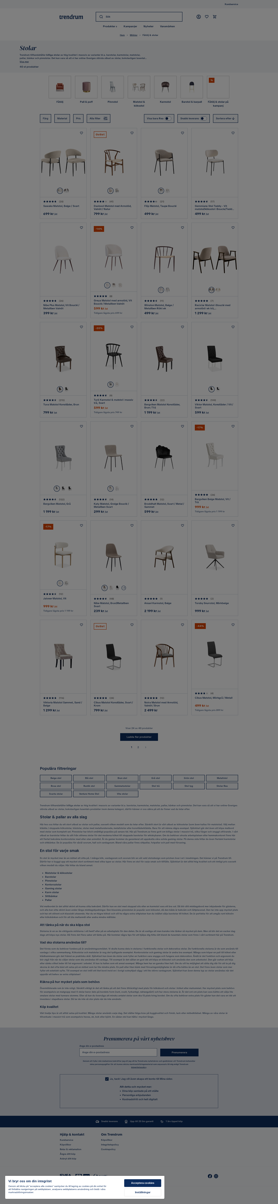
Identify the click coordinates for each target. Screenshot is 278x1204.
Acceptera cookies (142, 1183)
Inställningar (142, 1192)
